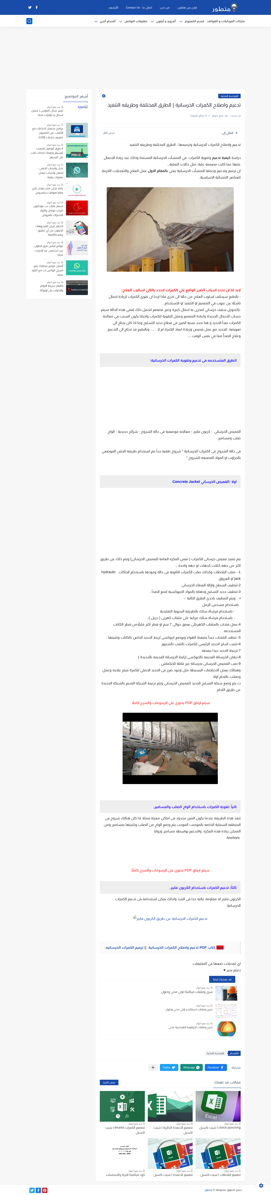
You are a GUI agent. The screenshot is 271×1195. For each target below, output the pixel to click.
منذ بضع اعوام (202, 987)
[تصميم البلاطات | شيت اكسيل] (218, 1153)
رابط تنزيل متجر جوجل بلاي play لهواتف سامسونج (47, 190)
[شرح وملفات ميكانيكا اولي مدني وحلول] (226, 993)
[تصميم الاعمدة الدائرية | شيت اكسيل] (170, 1106)
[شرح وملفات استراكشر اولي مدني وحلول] (226, 1011)
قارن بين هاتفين (187, 7)
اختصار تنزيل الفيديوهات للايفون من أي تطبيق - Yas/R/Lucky (49, 230)
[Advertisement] (135, 58)
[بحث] (29, 21)
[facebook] (36, 7)
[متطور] (225, 7)
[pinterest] (44, 1190)
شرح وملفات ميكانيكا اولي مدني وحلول (186, 991)
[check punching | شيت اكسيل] (218, 1106)
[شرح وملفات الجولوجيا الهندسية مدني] (226, 1028)
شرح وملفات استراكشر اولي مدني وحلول (188, 1009)
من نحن (164, 7)
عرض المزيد (109, 1082)
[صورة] (77, 112)
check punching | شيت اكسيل (220, 1127)
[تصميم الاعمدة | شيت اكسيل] (170, 1153)
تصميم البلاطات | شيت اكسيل (220, 1174)
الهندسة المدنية (229, 96)
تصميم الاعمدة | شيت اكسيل (173, 1174)
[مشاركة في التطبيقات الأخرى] (153, 1067)
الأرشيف (113, 7)
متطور (208, 1189)
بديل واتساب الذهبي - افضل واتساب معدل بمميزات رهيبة (50, 173)
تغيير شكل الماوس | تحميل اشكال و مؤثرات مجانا (47, 113)
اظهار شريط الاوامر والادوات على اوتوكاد (51, 288)
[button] (216, 1067)
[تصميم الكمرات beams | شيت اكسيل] (122, 1106)
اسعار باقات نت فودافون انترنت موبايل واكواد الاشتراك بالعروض (48, 210)
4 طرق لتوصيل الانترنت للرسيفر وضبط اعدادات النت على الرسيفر (47, 153)
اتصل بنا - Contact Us (139, 7)
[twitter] (29, 7)
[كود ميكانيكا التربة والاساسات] (122, 1153)
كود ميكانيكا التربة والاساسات (125, 1174)
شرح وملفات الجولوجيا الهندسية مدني (190, 1027)
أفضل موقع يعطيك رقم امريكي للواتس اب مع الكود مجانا (47, 270)
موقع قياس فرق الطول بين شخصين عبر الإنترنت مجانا (48, 250)
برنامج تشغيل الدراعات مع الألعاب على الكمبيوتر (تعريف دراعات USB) (47, 133)
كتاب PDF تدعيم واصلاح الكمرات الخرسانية (185, 948)
